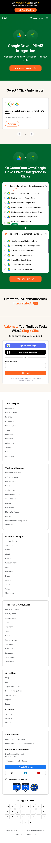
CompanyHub (10, 425)
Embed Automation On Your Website (19, 743)
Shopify (8, 554)
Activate (12, 124)
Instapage (9, 653)
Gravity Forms (10, 614)
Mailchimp (9, 503)
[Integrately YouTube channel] (39, 773)
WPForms (9, 644)
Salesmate (9, 443)
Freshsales (9, 421)
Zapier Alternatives (12, 686)
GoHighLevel (10, 490)
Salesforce (9, 408)
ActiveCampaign (11, 477)
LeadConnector (11, 481)
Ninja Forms (9, 649)
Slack (7, 567)
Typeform (9, 627)
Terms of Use (29, 380)
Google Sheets (11, 541)
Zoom (7, 585)
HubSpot (8, 486)
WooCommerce (11, 563)
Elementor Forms (12, 609)
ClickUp (8, 558)
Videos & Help (10, 695)
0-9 (7, 806)
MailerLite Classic (12, 512)
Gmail (7, 550)
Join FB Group (27, 767)
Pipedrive (9, 434)
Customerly (9, 456)
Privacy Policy (19, 834)
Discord (8, 576)
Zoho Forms (10, 657)
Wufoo (8, 631)
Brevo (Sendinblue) (12, 494)
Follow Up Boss (11, 412)
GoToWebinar (10, 499)
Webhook (9, 545)
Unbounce (9, 635)
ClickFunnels (10, 507)
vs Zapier (9, 714)
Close (7, 430)
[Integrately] (4, 18)
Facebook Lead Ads (13, 472)
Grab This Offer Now (25, 10)
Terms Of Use (31, 834)
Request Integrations (13, 691)
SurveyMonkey (11, 640)
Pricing (8, 682)
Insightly (8, 417)
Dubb (7, 452)
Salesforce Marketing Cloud (16, 521)
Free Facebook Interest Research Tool (14, 755)
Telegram (9, 589)
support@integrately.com (18, 779)
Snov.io (8, 447)
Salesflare (9, 439)
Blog (7, 678)
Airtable (8, 580)
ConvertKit (9, 516)
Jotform (8, 622)
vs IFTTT (8, 723)
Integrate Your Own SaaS (15, 739)
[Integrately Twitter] (12, 773)
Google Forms (10, 618)
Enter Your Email (11, 361)
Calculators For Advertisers (16, 761)
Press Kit (8, 704)
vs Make (8, 718)
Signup (8, 699)
